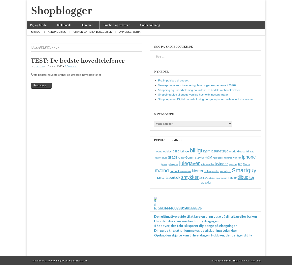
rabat (223, 171)
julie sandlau (208, 164)
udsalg (206, 182)
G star (181, 158)
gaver (164, 158)
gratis (173, 157)
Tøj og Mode (38, 25)
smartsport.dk (168, 177)
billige (184, 151)
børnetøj (218, 151)
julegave (173, 164)
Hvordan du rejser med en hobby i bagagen (186, 221)
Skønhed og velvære (116, 25)
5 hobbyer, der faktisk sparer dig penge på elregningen (195, 226)
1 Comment (71, 66)
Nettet (197, 170)
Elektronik (64, 25)
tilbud (243, 177)
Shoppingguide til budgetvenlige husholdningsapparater (193, 94)
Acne (159, 151)
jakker (164, 164)
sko (229, 171)
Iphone (249, 157)
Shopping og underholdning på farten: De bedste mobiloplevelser (199, 90)
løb (240, 164)
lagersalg (233, 164)
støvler (232, 177)
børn (207, 151)
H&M (208, 157)
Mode (246, 164)
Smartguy (244, 170)
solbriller (211, 178)
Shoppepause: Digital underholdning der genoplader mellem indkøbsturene (205, 99)
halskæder (218, 158)
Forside (35, 32)
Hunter (236, 157)
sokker (203, 178)
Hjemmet (87, 25)
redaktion (39, 66)
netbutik (175, 171)
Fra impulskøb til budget (173, 80)
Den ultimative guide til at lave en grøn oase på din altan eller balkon (205, 216)
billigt (196, 150)
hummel (228, 158)
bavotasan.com (252, 260)
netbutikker (185, 171)
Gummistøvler (194, 157)
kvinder (221, 164)
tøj (251, 177)
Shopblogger (61, 11)
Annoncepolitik (129, 32)
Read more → (41, 85)
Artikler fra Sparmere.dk (180, 208)
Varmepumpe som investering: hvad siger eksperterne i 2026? (197, 85)
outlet (215, 171)
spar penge (221, 178)
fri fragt (250, 151)
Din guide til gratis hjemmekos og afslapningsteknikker (195, 230)
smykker (190, 177)
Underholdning (150, 25)
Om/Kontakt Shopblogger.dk (92, 32)
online (208, 171)
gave (158, 157)
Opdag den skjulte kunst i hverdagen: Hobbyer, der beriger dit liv (203, 235)
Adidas (167, 151)
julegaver (189, 163)
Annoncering (57, 32)
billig (176, 151)
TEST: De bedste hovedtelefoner (78, 60)
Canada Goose (236, 151)
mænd (162, 170)
